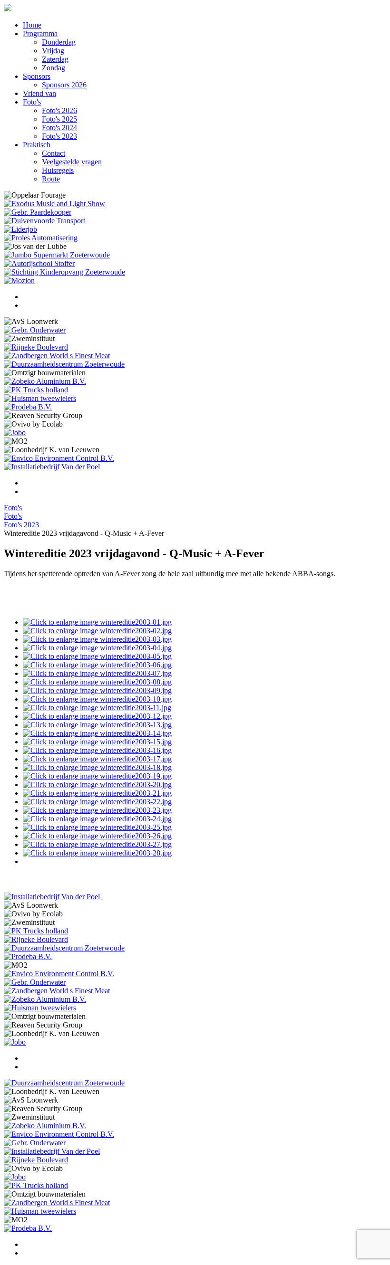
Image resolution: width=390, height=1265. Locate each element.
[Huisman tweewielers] (40, 398)
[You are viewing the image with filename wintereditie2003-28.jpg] (97, 853)
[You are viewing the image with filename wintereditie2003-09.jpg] (97, 690)
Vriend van (39, 93)
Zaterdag (55, 59)
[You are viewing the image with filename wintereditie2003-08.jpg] (97, 682)
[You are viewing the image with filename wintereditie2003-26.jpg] (97, 836)
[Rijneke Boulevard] (36, 347)
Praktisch (36, 145)
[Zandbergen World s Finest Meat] (57, 356)
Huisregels (58, 170)
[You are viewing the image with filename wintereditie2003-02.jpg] (97, 631)
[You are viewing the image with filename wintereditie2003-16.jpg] (97, 750)
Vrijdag (53, 51)
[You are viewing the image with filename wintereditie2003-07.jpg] (97, 673)
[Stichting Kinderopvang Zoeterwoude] (64, 272)
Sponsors (36, 76)
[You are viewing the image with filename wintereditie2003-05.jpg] (97, 656)
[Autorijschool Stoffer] (39, 263)
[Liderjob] (20, 229)
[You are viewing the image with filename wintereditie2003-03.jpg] (97, 639)
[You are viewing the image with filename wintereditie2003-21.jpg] (97, 793)
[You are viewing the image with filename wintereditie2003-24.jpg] (97, 819)
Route (51, 179)
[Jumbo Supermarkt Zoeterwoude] (57, 255)
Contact (53, 153)
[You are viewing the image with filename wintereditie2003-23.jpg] (97, 810)
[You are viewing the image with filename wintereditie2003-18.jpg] (97, 767)
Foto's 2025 (59, 119)
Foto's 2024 (59, 128)
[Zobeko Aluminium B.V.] (45, 381)
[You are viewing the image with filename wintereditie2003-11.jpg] (97, 708)
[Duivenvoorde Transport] (44, 221)
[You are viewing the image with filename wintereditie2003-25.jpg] (97, 827)
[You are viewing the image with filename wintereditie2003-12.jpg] (97, 716)
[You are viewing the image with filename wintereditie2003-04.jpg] (97, 648)
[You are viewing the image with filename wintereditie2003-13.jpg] (97, 725)
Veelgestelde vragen (72, 162)
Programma (40, 33)
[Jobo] (15, 432)
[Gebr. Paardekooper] (37, 212)
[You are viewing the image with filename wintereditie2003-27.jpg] (97, 844)
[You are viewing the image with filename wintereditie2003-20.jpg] (97, 784)
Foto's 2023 (59, 136)
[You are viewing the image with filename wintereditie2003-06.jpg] (97, 665)
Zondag (53, 68)
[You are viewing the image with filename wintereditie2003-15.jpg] (97, 742)
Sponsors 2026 (64, 85)
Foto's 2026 (59, 110)
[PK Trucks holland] (36, 390)
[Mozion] (19, 280)
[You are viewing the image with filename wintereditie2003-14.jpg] (97, 733)
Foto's (32, 102)
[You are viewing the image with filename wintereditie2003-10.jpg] (97, 699)
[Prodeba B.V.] (28, 407)
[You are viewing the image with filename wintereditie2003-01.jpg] (97, 622)
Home (32, 25)
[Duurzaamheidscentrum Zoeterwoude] (64, 364)
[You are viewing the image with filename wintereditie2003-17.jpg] (97, 759)
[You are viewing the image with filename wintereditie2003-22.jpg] (97, 802)
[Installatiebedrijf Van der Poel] (52, 467)
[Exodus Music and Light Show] (54, 204)
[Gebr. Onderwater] (35, 330)
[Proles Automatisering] (41, 238)
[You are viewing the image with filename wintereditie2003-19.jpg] (97, 776)
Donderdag (59, 42)
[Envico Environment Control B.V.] (59, 458)
